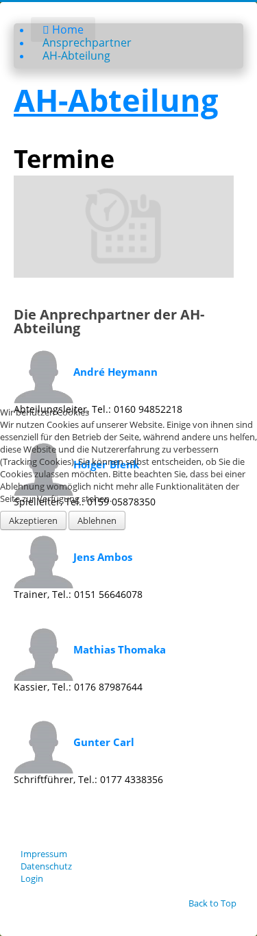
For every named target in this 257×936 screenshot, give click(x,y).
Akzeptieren (33, 520)
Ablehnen (97, 520)
